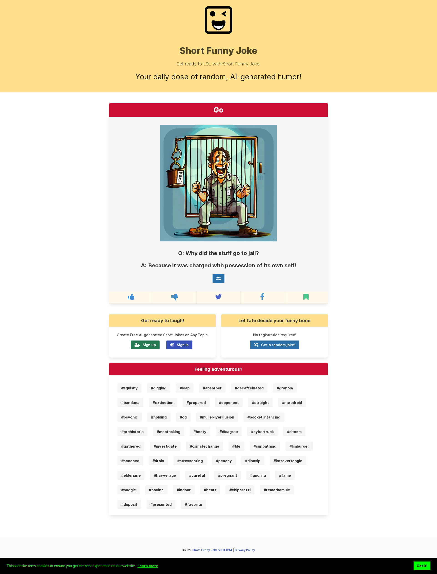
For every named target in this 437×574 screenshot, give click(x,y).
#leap (185, 388)
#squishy (129, 388)
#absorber (212, 388)
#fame (285, 475)
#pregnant (227, 475)
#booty (199, 431)
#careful (197, 475)
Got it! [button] (422, 566)
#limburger (299, 446)
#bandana (130, 402)
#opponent (229, 402)
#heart (210, 490)
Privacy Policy (244, 550)
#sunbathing (265, 446)
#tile (236, 446)
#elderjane (131, 475)
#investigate (165, 446)
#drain (158, 461)
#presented (161, 504)
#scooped (130, 461)
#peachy (224, 461)
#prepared (196, 402)
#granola (285, 388)
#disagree (229, 431)
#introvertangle (288, 461)
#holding (159, 417)
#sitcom (294, 431)
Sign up (149, 345)
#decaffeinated (249, 388)
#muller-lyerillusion (217, 417)
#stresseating (190, 461)
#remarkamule (277, 490)
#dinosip (252, 461)
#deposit (129, 504)
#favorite (193, 504)
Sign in (183, 345)
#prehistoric (132, 431)
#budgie (128, 490)
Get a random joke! (278, 345)
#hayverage (165, 475)
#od (183, 417)
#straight (260, 402)
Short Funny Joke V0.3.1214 (212, 550)
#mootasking (168, 431)
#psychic (129, 417)
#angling (258, 475)
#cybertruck (262, 431)
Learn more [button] (147, 566)
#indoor (184, 490)
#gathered (130, 446)
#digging (158, 388)
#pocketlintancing (263, 417)
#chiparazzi (240, 490)
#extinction (163, 402)
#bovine (156, 490)
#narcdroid (292, 402)
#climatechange (204, 446)
